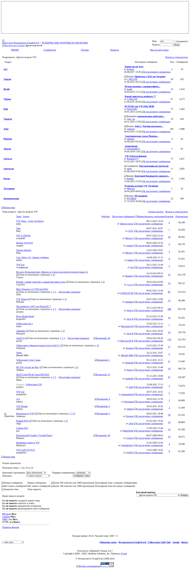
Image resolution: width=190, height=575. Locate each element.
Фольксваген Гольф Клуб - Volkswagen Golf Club (144, 542)
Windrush (20, 348)
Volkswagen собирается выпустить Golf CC (38, 345)
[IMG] (5, 519)
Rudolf (130, 178)
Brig (18, 231)
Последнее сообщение (123, 216)
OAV (130, 231)
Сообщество (49, 50)
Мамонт (20, 438)
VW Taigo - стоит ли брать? (30, 221)
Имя (154, 41)
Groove (129, 438)
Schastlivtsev (127, 445)
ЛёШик (20, 370)
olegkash (129, 362)
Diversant (128, 401)
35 (169, 274)
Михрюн (20, 333)
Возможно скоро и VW (27, 442)
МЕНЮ (15, 50)
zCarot (124, 553)
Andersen (20, 416)
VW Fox (20, 264)
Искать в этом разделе (176, 57)
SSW (18, 294)
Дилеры (85, 50)
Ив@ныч (21, 445)
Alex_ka (131, 119)
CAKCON (132, 79)
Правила (114, 50)
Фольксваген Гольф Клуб (26, 43)
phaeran (130, 139)
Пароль (156, 44)
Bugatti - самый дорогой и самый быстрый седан (40, 282)
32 (169, 300)
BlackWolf (128, 431)
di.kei (18, 326)
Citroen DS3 (22, 428)
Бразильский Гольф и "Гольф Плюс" (34, 435)
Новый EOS (22, 421)
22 (169, 332)
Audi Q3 (20, 338)
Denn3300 (132, 109)
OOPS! (129, 452)
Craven (19, 277)
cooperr (19, 245)
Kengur (129, 416)
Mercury (131, 188)
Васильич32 (127, 326)
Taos (18, 228)
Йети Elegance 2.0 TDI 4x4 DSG (32, 289)
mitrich (19, 401)
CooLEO (20, 284)
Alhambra (21, 331)
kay (18, 431)
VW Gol (20, 392)
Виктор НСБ (126, 341)
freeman (129, 348)
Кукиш (130, 69)
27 (169, 347)
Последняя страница (69, 292)
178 (169, 339)
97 (169, 377)
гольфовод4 (22, 267)
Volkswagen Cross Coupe (28, 360)
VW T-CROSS (23, 235)
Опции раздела (155, 211)
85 (169, 292)
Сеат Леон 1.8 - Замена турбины (32, 257)
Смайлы (6, 516)
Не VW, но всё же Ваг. (27, 367)
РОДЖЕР (131, 198)
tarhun (19, 260)
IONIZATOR (126, 293)
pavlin (19, 341)
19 (169, 436)
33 (169, 283)
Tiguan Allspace (23, 250)
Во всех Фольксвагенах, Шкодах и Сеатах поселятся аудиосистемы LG (52, 272)
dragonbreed (127, 394)
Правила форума (10, 527)
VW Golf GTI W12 (25, 450)
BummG (129, 276)
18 (169, 237)
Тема (18, 216)
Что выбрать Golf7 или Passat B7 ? (33, 306)
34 (169, 368)
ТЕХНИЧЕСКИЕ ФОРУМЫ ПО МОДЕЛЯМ (65, 43)
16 (169, 317)
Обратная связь (108, 542)
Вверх (184, 542)
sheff (129, 168)
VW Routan (22, 406)
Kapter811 (21, 319)
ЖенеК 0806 (22, 355)
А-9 (18, 399)
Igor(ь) (130, 370)
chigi (18, 423)
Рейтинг (106, 216)
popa (18, 223)
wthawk (130, 129)
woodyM (20, 238)
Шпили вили (126, 223)
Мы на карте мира (159, 50)
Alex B (129, 319)
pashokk (129, 378)
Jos (131, 267)
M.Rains (20, 302)
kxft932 (19, 387)
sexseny (20, 312)
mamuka (129, 302)
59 (169, 415)
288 (169, 309)
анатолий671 (133, 149)
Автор (26, 216)
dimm (19, 380)
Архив (175, 542)
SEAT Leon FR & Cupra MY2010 (32, 374)
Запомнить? (182, 41)
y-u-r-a (130, 284)
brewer (130, 310)
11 (169, 361)
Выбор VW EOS (24, 243)
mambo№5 (21, 394)
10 (169, 429)
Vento (19, 352)
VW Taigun (21, 299)
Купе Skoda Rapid (25, 316)
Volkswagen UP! (34, 384)
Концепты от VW (25, 413)
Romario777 (133, 158)
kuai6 (129, 89)
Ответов (169, 216)
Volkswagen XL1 (24, 323)
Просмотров (181, 216)
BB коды (6, 514)
